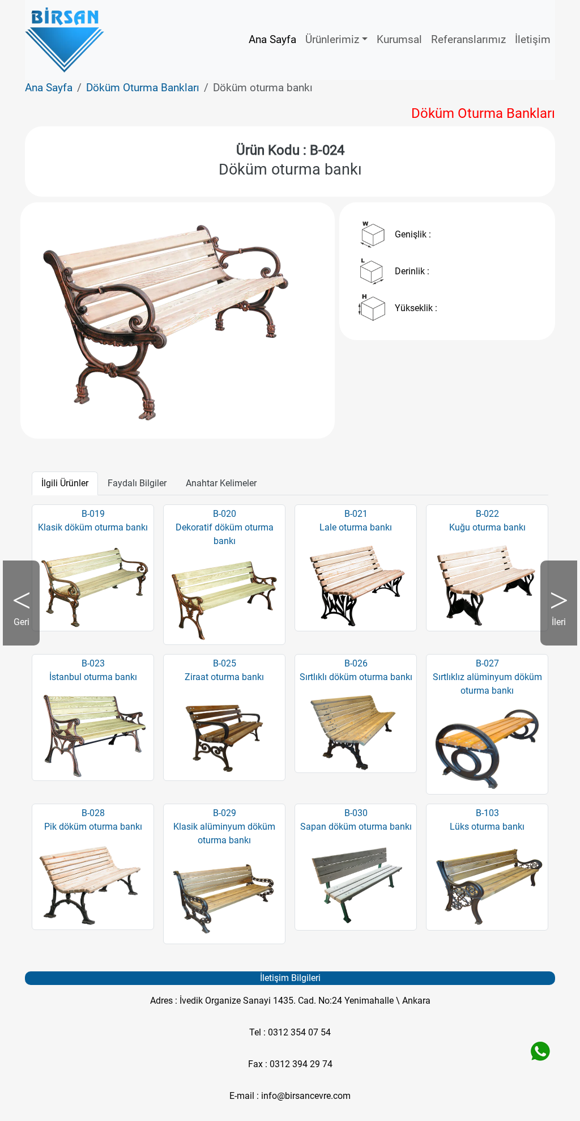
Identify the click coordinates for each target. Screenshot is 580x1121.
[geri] (59, 320)
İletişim (533, 39)
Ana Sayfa (272, 39)
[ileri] (296, 320)
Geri (27, 631)
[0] (177, 409)
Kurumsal (399, 39)
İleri (553, 631)
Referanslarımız (468, 39)
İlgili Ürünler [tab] (64, 483)
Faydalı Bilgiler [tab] (137, 483)
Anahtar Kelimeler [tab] (221, 483)
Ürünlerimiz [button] (332, 39)
